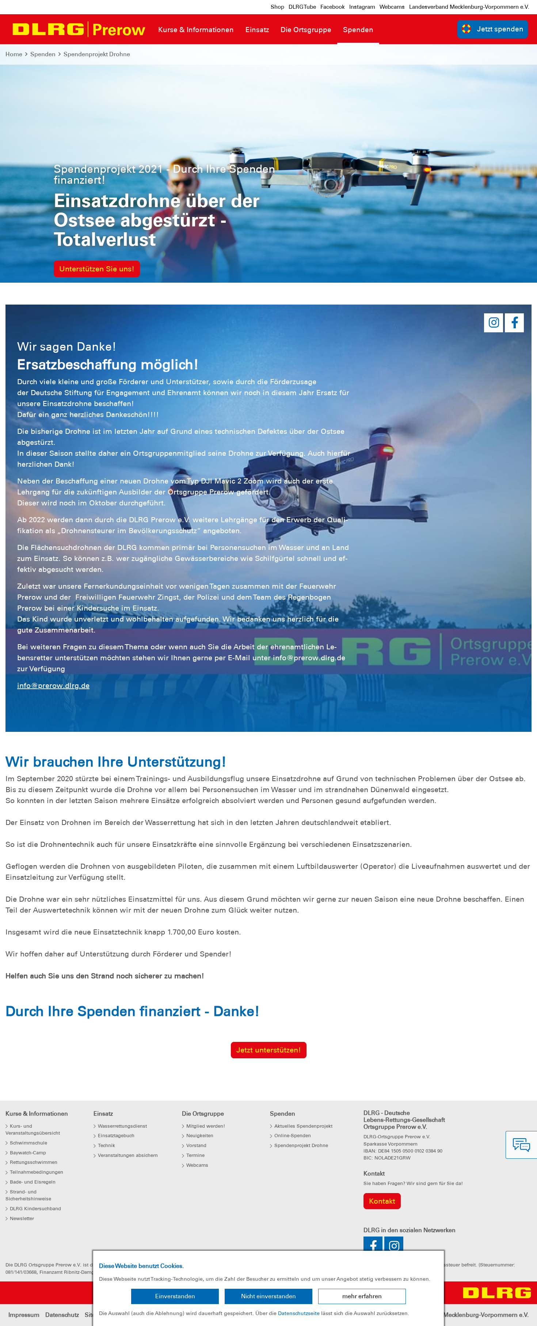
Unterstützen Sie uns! (96, 268)
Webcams (392, 7)
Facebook (332, 7)
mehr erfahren (362, 1296)
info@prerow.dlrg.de (53, 685)
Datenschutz (62, 1314)
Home (13, 54)
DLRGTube (302, 7)
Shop (277, 7)
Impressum (23, 1314)
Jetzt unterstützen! (268, 1050)
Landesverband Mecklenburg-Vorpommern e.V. (469, 7)
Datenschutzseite (299, 1313)
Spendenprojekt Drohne (97, 54)
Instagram (362, 7)
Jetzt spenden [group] (500, 29)
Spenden (43, 54)
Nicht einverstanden (268, 1296)
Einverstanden (175, 1296)
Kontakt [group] (382, 1201)
